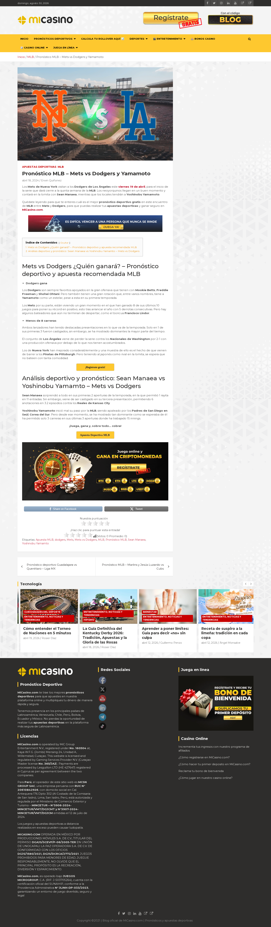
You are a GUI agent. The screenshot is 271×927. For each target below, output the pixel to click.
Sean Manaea (136, 539)
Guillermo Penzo (168, 642)
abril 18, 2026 (88, 647)
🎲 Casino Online (32, 47)
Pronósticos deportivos (53, 38)
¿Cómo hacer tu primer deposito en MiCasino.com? (214, 764)
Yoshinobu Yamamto (35, 543)
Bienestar (147, 612)
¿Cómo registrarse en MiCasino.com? (204, 757)
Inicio (24, 38)
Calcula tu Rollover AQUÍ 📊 (102, 38)
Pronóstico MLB (116, 539)
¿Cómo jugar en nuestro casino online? (205, 778)
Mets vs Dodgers (86, 539)
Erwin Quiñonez (51, 180)
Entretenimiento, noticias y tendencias (41, 618)
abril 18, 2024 (30, 180)
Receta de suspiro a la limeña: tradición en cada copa (222, 633)
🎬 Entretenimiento (167, 38)
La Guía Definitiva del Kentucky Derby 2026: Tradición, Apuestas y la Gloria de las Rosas (102, 635)
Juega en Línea (63, 47)
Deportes (137, 38)
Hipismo (86, 619)
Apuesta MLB (44, 539)
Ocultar (64, 242)
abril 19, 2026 (28, 638)
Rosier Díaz (46, 638)
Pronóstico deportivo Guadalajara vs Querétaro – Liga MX (52, 566)
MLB (61, 166)
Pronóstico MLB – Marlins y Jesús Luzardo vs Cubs (133, 566)
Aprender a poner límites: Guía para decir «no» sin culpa (162, 633)
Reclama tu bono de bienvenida (201, 771)
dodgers (60, 539)
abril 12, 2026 (147, 642)
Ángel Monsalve (227, 642)
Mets (70, 539)
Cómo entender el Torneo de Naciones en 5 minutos (44, 631)
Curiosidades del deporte (40, 612)
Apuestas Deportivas (39, 166)
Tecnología (31, 584)
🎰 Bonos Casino (203, 38)
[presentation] (245, 584)
